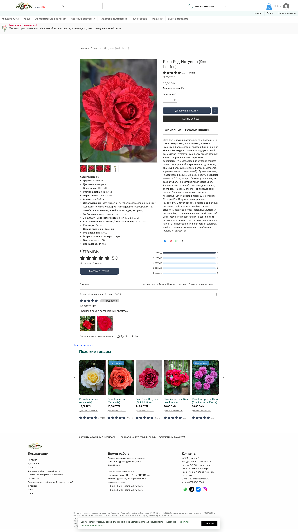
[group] (149, 396)
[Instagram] (204, 489)
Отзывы (32, 485)
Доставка (33, 463)
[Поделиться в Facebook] (165, 241)
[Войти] (287, 6)
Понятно (209, 523)
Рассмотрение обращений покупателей (50, 482)
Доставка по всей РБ (173, 87)
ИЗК (103, 240)
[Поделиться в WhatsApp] (177, 241)
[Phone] (190, 6)
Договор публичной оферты (44, 471)
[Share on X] (183, 241)
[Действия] (216, 294)
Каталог (32, 459)
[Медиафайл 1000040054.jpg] (105, 323)
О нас (31, 493)
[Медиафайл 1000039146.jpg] (87, 323)
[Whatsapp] (185, 489)
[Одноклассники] (191, 489)
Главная (85, 48)
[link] (269, 6)
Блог (30, 489)
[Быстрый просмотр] (92, 377)
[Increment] (175, 99)
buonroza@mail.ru (199, 478)
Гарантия (33, 478)
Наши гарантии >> (83, 345)
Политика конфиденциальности (46, 474)
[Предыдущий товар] (75, 377)
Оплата (32, 467)
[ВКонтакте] (198, 489)
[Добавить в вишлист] (215, 110)
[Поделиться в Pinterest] (171, 241)
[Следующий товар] (223, 377)
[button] (258, 13)
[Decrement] (165, 99)
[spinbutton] (170, 99)
